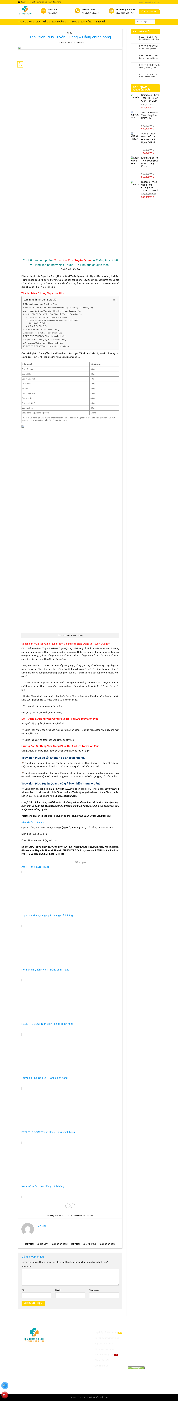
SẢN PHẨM (58, 22)
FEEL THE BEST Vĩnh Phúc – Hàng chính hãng (149, 47)
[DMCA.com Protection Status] (136, 1368)
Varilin (107, 847)
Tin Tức (70, 33)
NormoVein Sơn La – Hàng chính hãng (42, 329)
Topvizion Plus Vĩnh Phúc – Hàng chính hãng (93, 1244)
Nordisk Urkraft (53, 850)
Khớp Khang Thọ (83, 847)
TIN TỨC (72, 22)
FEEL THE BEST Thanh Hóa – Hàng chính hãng (47, 346)
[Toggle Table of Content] (113, 300)
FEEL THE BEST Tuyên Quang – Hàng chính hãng (149, 66)
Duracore (98, 847)
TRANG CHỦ (25, 22)
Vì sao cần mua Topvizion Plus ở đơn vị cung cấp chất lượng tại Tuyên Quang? (60, 307)
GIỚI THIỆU (42, 22)
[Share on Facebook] (67, 1205)
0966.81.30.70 (70, 269)
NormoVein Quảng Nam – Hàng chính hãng (44, 343)
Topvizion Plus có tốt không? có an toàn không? (48, 317)
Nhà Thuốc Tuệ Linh (41, 323)
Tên (23, 1290)
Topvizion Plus (42, 847)
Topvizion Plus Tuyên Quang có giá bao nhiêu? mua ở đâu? (53, 320)
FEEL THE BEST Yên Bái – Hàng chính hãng (149, 38)
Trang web (94, 1290)
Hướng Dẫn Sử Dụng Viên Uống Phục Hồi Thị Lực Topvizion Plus (53, 314)
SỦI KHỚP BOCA (72, 850)
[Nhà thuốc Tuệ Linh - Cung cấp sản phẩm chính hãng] (27, 11)
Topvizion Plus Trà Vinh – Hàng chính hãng (46, 1244)
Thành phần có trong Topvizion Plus (41, 304)
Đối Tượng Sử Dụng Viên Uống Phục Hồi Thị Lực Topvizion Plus (53, 311)
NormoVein (27, 847)
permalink (90, 1215)
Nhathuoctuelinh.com (66, 796)
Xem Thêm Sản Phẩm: (38, 326)
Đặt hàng (87, 22)
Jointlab (50, 854)
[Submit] (157, 21)
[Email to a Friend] (73, 1205)
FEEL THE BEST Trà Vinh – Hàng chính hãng (148, 75)
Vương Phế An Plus (62, 847)
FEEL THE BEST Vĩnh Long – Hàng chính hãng (149, 56)
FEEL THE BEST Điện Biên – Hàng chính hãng (45, 336)
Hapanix (39, 850)
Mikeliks (60, 854)
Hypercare (88, 850)
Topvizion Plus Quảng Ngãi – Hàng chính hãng (45, 339)
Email (57, 1290)
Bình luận (27, 1266)
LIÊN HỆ (100, 22)
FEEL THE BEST (36, 854)
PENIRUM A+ (102, 850)
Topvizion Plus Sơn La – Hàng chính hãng (43, 333)
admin (81, 42)
